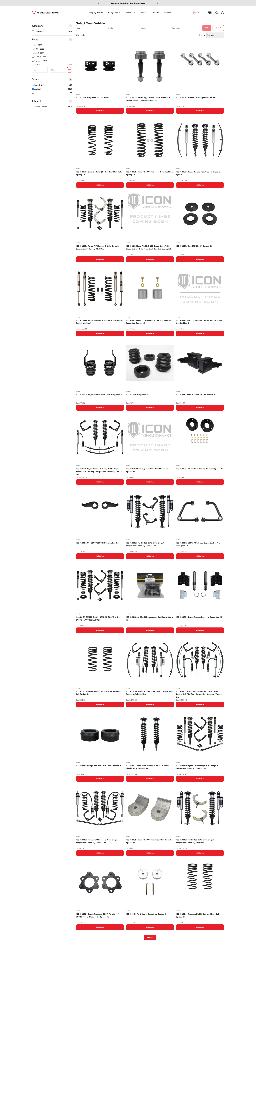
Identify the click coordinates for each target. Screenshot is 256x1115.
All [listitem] (35, 92)
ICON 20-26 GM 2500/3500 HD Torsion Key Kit (97, 543)
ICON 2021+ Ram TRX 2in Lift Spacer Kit (194, 246)
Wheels (129, 12)
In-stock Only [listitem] (39, 85)
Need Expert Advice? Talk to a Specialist (128, 3)
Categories (113, 12)
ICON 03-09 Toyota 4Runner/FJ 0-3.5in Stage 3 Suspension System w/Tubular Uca (197, 767)
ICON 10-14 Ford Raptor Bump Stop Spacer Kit (146, 914)
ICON (78, 94)
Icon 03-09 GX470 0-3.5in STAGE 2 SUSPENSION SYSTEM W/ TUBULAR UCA (98, 618)
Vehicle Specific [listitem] (40, 106)
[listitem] (53, 45)
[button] (209, 13)
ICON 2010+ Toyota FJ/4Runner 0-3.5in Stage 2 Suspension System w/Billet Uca (97, 247)
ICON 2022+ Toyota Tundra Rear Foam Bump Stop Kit (99, 394)
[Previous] (98, 3)
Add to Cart (100, 111)
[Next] (157, 3)
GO (69, 70)
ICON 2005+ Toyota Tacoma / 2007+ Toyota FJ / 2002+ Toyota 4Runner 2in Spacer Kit (97, 915)
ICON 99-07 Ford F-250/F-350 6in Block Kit (195, 394)
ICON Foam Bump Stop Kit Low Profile (92, 97)
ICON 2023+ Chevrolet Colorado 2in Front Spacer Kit (199, 468)
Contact (167, 12)
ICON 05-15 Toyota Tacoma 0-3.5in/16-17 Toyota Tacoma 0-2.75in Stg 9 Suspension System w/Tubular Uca (199, 694)
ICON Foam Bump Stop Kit (137, 394)
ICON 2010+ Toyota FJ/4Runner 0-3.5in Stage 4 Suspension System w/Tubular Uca (97, 841)
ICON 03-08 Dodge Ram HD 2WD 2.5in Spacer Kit (98, 765)
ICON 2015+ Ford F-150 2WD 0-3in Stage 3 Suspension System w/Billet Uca (195, 841)
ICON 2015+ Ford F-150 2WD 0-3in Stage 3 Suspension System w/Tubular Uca (145, 544)
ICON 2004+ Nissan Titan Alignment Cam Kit (195, 97)
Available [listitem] (37, 89)
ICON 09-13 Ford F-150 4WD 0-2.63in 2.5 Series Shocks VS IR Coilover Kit (147, 767)
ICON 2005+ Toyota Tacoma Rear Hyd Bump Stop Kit (199, 617)
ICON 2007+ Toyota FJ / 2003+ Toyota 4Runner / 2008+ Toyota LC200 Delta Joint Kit (148, 99)
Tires (142, 12)
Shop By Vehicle (96, 12)
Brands (156, 12)
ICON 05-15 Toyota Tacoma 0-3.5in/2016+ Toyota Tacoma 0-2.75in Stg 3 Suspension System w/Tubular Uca (99, 471)
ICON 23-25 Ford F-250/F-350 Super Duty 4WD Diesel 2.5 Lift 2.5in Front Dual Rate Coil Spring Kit (148, 247)
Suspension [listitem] (38, 31)
